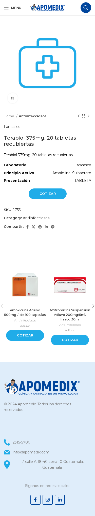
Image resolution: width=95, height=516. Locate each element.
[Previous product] (78, 116)
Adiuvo (25, 326)
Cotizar (48, 193)
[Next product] (88, 116)
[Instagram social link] (48, 500)
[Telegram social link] (52, 227)
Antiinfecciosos (33, 116)
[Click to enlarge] (13, 98)
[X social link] (33, 227)
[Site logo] (47, 7)
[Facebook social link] (27, 227)
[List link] (47, 452)
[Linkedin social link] (46, 227)
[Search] (86, 8)
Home (9, 116)
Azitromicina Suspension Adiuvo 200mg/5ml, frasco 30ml (70, 314)
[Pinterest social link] (40, 227)
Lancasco (12, 126)
